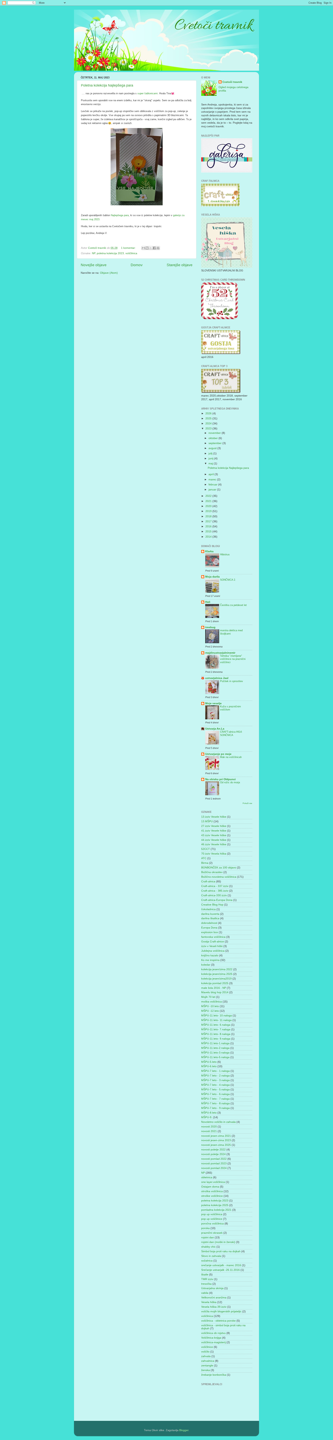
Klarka (209, 551)
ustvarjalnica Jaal (216, 678)
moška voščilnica (211, 1001)
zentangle (207, 1365)
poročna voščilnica (212, 1223)
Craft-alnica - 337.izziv (214, 886)
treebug (210, 627)
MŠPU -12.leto (210, 1010)
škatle (204, 1274)
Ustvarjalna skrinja (212, 1288)
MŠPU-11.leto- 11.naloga (216, 1020)
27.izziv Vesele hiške (213, 826)
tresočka (206, 1283)
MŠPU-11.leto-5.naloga (215, 1057)
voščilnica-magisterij (213, 1342)
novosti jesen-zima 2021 (216, 1135)
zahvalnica (207, 1360)
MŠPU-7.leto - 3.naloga (215, 1080)
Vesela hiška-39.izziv (213, 1306)
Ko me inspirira (210, 960)
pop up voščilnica (211, 1214)
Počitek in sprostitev (231, 681)
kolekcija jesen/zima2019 (216, 978)
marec (213, 479)
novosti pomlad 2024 (214, 1168)
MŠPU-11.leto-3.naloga (215, 1052)
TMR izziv (207, 1279)
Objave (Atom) (109, 272)
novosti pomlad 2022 (214, 1158)
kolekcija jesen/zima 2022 (216, 969)
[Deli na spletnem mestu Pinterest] (158, 248)
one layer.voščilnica (213, 1182)
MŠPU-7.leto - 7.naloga (215, 1098)
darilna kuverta (210, 913)
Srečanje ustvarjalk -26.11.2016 (220, 1269)
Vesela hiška (208, 1302)
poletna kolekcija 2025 (214, 1205)
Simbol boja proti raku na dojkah (220, 1251)
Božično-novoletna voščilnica (218, 876)
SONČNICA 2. (228, 579)
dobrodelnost (209, 923)
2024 (208, 423)
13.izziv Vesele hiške (213, 816)
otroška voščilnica (212, 1191)
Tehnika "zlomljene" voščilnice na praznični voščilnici (233, 659)
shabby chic (208, 1246)
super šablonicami (147, 93)
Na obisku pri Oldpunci (220, 779)
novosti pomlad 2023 (214, 1163)
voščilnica (131, 253)
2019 (208, 511)
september (215, 443)
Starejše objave (180, 265)
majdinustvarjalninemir (220, 652)
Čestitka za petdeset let (233, 605)
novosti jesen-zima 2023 (216, 1140)
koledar (205, 964)
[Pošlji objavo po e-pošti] (143, 248)
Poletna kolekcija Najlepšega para (107, 85)
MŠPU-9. (206, 1117)
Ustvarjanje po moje (218, 754)
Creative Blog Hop (212, 904)
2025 (208, 418)
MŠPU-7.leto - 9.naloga (215, 1108)
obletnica (206, 1177)
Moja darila (212, 576)
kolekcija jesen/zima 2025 (216, 974)
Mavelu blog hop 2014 (214, 992)
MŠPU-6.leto (209, 1066)
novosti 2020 (209, 1126)
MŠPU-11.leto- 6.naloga (215, 1024)
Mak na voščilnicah (231, 757)
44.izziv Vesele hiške (213, 840)
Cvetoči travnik (232, 82)
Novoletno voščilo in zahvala (218, 1122)
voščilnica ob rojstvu (213, 1333)
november (215, 433)
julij (211, 453)
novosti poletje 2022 (213, 1149)
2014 (208, 536)
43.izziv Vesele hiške (213, 835)
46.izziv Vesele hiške (213, 844)
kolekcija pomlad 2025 (214, 983)
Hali (207, 602)
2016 (208, 526)
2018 (208, 516)
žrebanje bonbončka (213, 1374)
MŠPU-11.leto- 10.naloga (216, 1015)
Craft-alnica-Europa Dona (216, 900)
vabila (204, 1292)
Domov (137, 265)
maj (211, 463)
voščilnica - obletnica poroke (218, 1320)
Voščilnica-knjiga (211, 1337)
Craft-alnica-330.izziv (214, 895)
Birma (204, 862)
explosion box (209, 932)
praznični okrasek (212, 1232)
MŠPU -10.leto (210, 1006)
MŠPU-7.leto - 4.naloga (215, 1084)
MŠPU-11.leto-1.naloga (215, 1043)
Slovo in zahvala (211, 1256)
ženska (205, 1370)
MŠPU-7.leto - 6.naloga (215, 1094)
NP (93, 253)
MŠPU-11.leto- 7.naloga (215, 1029)
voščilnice (207, 1347)
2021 (208, 501)
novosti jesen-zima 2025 (216, 1145)
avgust (213, 448)
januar (213, 489)
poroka (205, 1228)
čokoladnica (208, 909)
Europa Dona (209, 927)
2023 (208, 428)
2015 (208, 531)
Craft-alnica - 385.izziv (214, 890)
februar (213, 484)
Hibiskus (225, 554)
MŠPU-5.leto (209, 1061)
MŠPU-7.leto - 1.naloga (215, 1071)
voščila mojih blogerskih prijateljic (221, 1311)
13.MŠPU (207, 821)
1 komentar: (128, 247)
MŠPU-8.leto (209, 1112)
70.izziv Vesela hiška (213, 853)
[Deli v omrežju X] (151, 248)
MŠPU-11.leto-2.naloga (215, 1048)
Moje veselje (213, 703)
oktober (214, 438)
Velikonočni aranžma (213, 1297)
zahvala (206, 1356)
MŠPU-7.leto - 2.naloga (215, 1075)
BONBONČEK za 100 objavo (218, 867)
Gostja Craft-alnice (212, 941)
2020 (208, 506)
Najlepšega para (120, 215)
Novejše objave (94, 265)
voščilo (205, 1351)
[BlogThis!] (147, 248)
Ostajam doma (210, 1186)
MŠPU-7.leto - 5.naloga (215, 1089)
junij (211, 458)
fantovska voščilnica (213, 936)
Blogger (183, 1430)
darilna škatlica (210, 918)
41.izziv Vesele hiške (213, 830)
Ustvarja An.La (214, 728)
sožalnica (207, 1260)
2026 (208, 413)
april (211, 474)
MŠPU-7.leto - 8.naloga (215, 1103)
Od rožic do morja (230, 782)
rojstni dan (207, 1237)
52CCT (205, 849)
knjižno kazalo (209, 955)
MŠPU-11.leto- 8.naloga (215, 1034)
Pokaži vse (247, 803)
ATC (203, 858)
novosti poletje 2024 (213, 1154)
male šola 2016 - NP (213, 987)
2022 (208, 495)
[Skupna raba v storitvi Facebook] (154, 248)
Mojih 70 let (208, 997)
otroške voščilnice (212, 1195)
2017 (208, 521)
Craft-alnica (208, 881)
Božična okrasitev (212, 872)
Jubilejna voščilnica (213, 950)
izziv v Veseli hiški (212, 946)
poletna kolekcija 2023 (110, 253)
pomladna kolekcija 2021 (216, 1209)
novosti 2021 (209, 1131)
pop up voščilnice (211, 1218)
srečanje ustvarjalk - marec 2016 (221, 1265)
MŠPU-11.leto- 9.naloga (215, 1038)
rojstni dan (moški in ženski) (218, 1242)
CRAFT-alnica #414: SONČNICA (231, 733)
